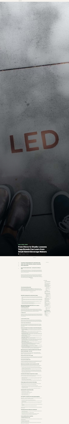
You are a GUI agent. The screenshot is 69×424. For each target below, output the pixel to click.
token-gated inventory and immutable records (28, 340)
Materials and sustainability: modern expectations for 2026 (48, 298)
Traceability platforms (24, 413)
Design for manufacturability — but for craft (48, 294)
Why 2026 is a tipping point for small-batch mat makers (47, 284)
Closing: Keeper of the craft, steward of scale (47, 314)
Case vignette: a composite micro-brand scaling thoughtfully (48, 303)
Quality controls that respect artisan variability (48, 295)
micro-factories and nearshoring (35, 301)
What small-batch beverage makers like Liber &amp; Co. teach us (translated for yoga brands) (48, 286)
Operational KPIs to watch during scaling (47, 302)
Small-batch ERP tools (24, 412)
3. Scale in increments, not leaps (48, 288)
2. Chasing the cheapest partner (48, 308)
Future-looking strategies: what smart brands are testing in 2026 (48, 311)
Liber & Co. (30, 274)
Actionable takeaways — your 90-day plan (48, 312)
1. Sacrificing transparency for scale (48, 307)
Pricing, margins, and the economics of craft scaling (47, 301)
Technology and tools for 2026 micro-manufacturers (47, 305)
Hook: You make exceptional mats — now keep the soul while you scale (47, 282)
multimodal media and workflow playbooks (26, 334)
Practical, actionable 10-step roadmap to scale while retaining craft (47, 292)
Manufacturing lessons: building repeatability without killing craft (47, 293)
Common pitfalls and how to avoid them (48, 306)
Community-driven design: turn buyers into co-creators (47, 299)
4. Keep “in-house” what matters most (48, 290)
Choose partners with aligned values (48, 297)
